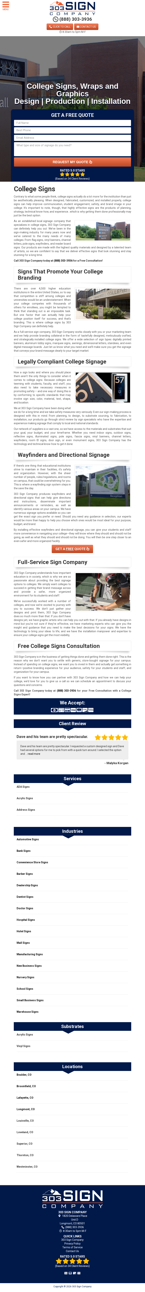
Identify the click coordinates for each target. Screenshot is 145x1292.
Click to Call (61, 26)
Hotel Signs (24, 931)
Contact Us (87, 26)
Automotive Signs (28, 839)
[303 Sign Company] (72, 1199)
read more (34, 753)
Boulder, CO (24, 1074)
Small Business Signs (30, 1000)
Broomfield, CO (26, 1086)
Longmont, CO (26, 1109)
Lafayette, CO (25, 1097)
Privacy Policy (72, 1243)
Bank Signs (24, 850)
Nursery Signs (25, 977)
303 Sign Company (72, 1239)
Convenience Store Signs (32, 862)
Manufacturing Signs (30, 954)
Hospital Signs (26, 919)
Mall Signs (23, 942)
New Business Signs (29, 965)
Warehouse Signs (28, 1011)
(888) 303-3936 (75, 19)
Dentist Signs (25, 896)
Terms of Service (72, 1247)
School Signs (25, 988)
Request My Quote (71, 162)
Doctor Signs (25, 908)
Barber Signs (25, 873)
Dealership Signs (27, 885)
